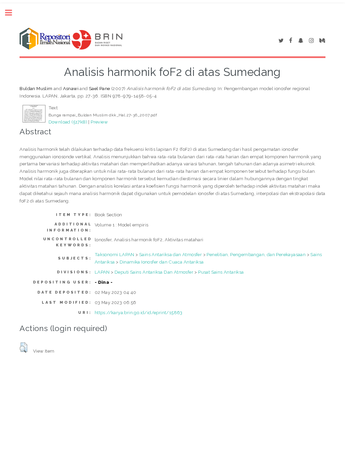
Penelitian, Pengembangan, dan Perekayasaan (256, 254)
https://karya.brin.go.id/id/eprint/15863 (139, 312)
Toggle (12, 12)
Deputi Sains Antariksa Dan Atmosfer (154, 272)
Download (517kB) (68, 122)
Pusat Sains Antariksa (221, 272)
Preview (99, 122)
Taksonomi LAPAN (114, 254)
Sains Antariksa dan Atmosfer (170, 254)
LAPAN (102, 272)
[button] (23, 347)
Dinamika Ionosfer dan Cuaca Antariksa (162, 262)
